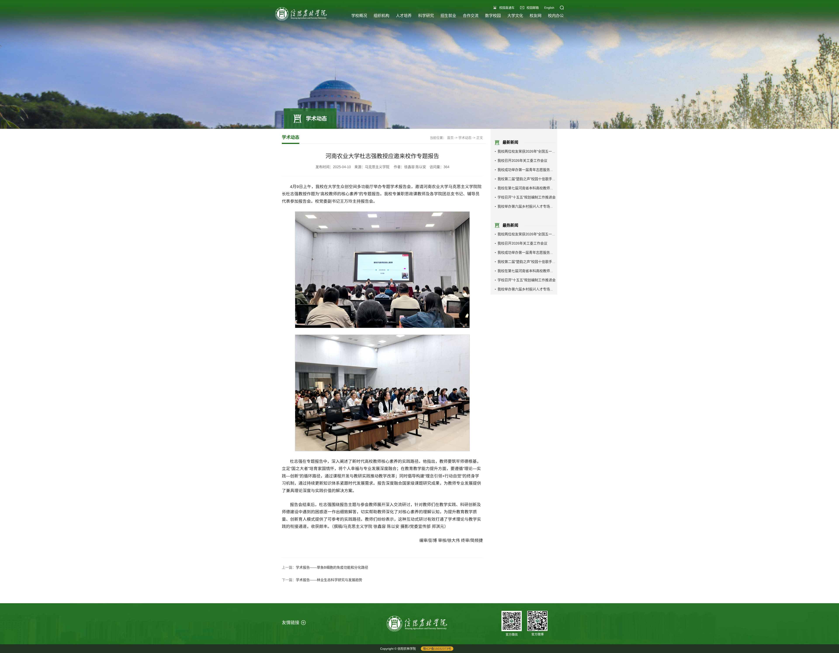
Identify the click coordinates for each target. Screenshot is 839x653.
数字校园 (493, 16)
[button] (562, 7)
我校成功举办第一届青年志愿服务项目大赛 (531, 170)
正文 (479, 138)
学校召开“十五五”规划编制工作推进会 (527, 197)
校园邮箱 (533, 7)
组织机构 (381, 16)
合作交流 (470, 16)
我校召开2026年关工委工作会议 (522, 160)
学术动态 (465, 138)
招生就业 (448, 16)
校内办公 (556, 16)
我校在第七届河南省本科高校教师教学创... (530, 188)
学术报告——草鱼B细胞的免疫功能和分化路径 (332, 567)
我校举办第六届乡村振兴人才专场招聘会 (529, 206)
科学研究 (426, 16)
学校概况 (359, 16)
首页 (450, 138)
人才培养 (404, 16)
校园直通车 (507, 7)
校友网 (535, 16)
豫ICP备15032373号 (437, 648)
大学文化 (515, 16)
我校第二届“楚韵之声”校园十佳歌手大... (528, 179)
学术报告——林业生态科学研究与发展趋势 (329, 580)
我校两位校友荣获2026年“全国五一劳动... (530, 151)
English (549, 7)
